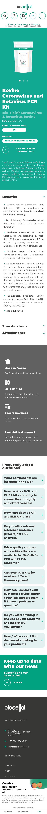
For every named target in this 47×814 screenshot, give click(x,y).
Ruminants (35, 24)
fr (33, 19)
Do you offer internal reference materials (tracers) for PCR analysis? (19, 531)
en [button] (33, 16)
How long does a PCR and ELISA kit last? (19, 514)
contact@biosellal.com (19, 747)
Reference (7, 121)
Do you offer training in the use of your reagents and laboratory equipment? (22, 620)
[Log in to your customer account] (14, 15)
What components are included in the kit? (20, 479)
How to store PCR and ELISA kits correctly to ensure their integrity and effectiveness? (20, 497)
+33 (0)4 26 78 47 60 (18, 741)
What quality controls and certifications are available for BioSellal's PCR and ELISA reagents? (21, 555)
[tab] (23, 197)
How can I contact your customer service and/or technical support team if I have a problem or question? (22, 597)
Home (10, 24)
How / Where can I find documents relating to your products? (21, 640)
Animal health (22, 24)
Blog (7, 771)
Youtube (10, 776)
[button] (4, 15)
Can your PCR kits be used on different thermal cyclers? (19, 576)
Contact (10, 765)
